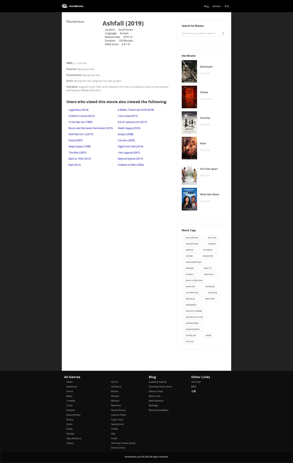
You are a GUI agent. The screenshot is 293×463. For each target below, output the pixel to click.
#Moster (212, 292)
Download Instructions (160, 386)
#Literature (192, 292)
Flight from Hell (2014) (130, 146)
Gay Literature (73, 438)
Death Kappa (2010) (129, 128)
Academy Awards (158, 381)
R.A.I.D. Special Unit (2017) (132, 122)
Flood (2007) (75, 140)
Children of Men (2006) (131, 164)
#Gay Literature (194, 280)
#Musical (190, 298)
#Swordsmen (192, 329)
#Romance (191, 305)
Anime (69, 391)
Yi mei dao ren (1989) (80, 122)
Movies (217, 6)
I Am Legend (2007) (129, 152)
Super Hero (117, 419)
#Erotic (208, 268)
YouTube (196, 381)
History (70, 443)
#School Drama (194, 311)
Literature (116, 386)
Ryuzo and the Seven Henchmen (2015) (91, 128)
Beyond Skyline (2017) (130, 158)
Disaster (70, 410)
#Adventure (192, 243)
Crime (69, 405)
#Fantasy (209, 274)
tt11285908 (80, 63)
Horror (114, 381)
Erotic (69, 424)
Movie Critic (155, 395)
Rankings (153, 405)
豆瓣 (193, 391)
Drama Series (118, 447)
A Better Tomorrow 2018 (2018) (136, 109)
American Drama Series (123, 443)
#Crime (189, 256)
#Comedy (208, 250)
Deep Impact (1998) (80, 146)
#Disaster (208, 256)
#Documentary (194, 262)
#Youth (190, 341)
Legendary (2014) (78, 109)
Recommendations (158, 410)
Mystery (115, 400)
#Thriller (191, 335)
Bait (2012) (75, 164)
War (113, 433)
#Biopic (190, 250)
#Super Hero (192, 323)
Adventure (71, 386)
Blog (206, 6)
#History (190, 286)
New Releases (156, 400)
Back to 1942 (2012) (80, 158)
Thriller (114, 428)
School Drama (118, 410)
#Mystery (210, 298)
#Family (190, 274)
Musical (115, 395)
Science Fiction (118, 414)
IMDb (193, 386)
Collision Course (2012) (82, 116)
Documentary (73, 414)
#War (208, 335)
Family (69, 428)
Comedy (70, 400)
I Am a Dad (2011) (128, 116)
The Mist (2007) (77, 152)
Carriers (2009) (126, 140)
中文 (227, 6)
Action (69, 381)
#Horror (210, 286)
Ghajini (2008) (125, 134)
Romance (116, 405)
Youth (114, 438)
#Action (212, 237)
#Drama (190, 268)
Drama (69, 419)
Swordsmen (117, 424)
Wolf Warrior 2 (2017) (81, 134)
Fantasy (70, 433)
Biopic (69, 395)
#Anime (212, 243)
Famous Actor (156, 391)
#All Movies (192, 237)
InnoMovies (76, 6)
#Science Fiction (194, 317)
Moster (115, 391)
